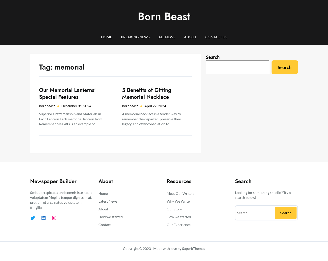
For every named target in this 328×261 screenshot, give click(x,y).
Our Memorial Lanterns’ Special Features (67, 93)
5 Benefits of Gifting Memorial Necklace (146, 93)
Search (213, 57)
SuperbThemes (193, 248)
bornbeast (47, 106)
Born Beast (164, 16)
